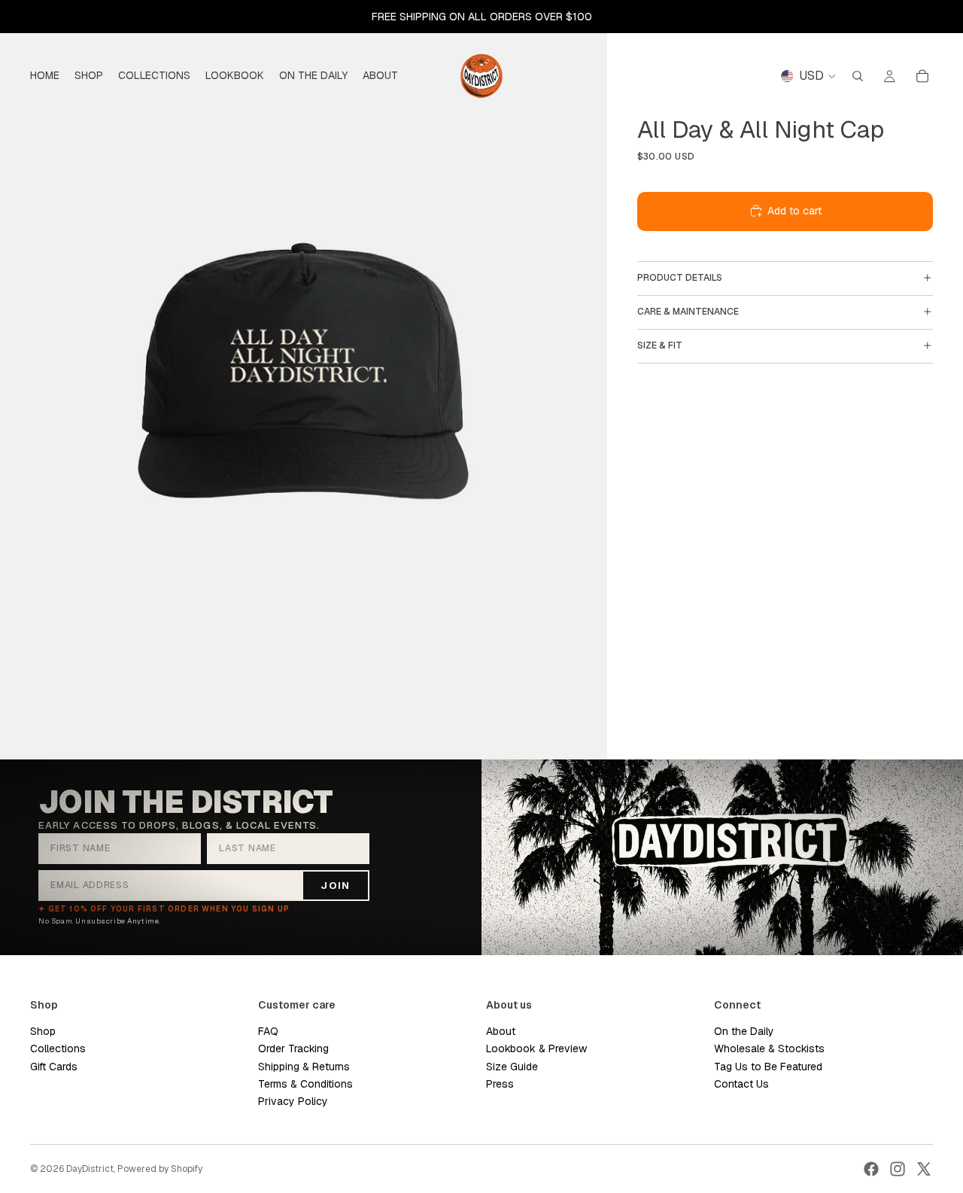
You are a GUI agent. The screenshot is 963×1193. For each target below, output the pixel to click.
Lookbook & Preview (536, 1048)
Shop (43, 1031)
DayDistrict (90, 1169)
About (500, 1031)
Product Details (679, 278)
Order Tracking (293, 1048)
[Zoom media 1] (303, 379)
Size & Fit (659, 345)
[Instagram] (898, 1169)
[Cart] (922, 76)
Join (335, 885)
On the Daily (744, 1031)
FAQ (268, 1031)
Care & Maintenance (688, 312)
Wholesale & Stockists (769, 1048)
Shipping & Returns (304, 1066)
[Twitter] (924, 1169)
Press (500, 1084)
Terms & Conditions (305, 1084)
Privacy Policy (293, 1102)
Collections (58, 1048)
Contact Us (741, 1084)
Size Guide (512, 1066)
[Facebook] (871, 1169)
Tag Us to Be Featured (768, 1066)
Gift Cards (53, 1066)
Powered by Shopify (159, 1169)
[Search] (857, 76)
